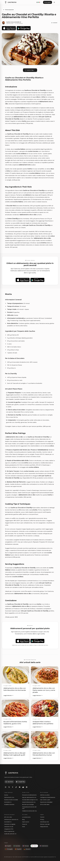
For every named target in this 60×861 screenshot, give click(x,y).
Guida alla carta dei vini (10, 833)
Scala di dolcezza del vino (28, 802)
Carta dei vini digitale (9, 824)
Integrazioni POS (8, 829)
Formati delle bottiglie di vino (30, 799)
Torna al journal (9, 9)
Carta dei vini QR (8, 826)
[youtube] (19, 787)
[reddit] (23, 787)
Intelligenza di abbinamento (47, 797)
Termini (42, 817)
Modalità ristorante (9, 804)
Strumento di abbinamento (29, 795)
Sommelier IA (7, 802)
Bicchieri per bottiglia (28, 804)
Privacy (42, 819)
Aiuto (23, 826)
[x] (9, 787)
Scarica (6, 795)
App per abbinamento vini (29, 797)
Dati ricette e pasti (45, 799)
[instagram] (5, 787)
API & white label (44, 804)
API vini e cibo (8, 817)
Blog (23, 819)
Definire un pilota (44, 795)
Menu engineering (9, 831)
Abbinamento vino (9, 797)
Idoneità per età (44, 822)
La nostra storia (26, 817)
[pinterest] (26, 787)
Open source (25, 822)
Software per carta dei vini (11, 819)
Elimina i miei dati (45, 824)
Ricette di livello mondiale (11, 799)
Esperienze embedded (46, 802)
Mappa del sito (44, 826)
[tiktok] (16, 787)
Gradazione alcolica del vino (29, 811)
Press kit (24, 824)
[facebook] (12, 787)
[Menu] (54, 2)
